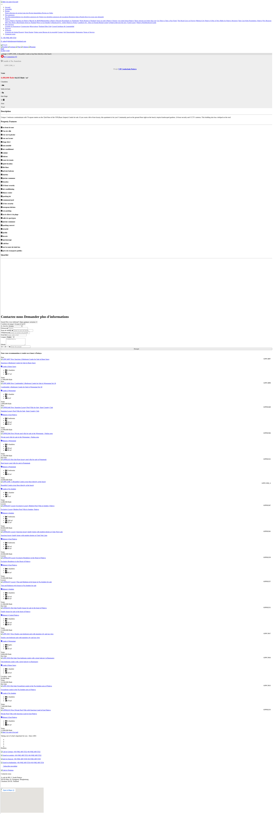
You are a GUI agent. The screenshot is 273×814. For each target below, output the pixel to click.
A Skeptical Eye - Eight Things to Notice (63, 22)
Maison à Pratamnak (9, 467)
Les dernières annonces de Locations (56, 17)
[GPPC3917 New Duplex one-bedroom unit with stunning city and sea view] (136, 634)
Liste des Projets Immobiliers (32, 13)
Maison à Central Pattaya (10, 615)
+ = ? (5, 347)
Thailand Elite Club (45, 26)
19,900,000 (6, 480)
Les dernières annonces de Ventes (32, 17)
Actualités (8, 9)
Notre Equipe (29, 32)
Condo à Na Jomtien (9, 489)
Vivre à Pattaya (10, 21)
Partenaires (79, 32)
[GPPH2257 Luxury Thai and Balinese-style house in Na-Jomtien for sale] (136, 582)
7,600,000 (6, 706)
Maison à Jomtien (8, 513)
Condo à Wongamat (9, 391)
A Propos (8, 30)
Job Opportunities (69, 32)
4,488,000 (6, 502)
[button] (4, 45)
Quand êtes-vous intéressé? (10, 322)
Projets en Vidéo (47, 13)
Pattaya (7, 19)
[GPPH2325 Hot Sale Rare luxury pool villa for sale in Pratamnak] (136, 460)
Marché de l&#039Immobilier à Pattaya (42, 21)
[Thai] (18, 47)
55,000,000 (6, 578)
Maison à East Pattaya (9, 415)
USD (8, 51)
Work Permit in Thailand (88, 21)
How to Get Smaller (43, 22)
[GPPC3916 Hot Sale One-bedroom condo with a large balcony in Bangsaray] (136, 658)
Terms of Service (89, 32)
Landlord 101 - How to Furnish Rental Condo (93, 22)
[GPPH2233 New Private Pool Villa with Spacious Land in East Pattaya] (136, 710)
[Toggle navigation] (2, 4)
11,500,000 (6, 456)
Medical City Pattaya (203, 21)
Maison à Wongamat (9, 441)
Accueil (7, 7)
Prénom (3, 328)
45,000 (5, 678)
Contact (60, 32)
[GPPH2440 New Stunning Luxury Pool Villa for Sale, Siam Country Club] (136, 407)
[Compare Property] (2, 57)
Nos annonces (10, 15)
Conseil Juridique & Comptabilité (63, 26)
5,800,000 (6, 404)
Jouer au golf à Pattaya (104, 21)
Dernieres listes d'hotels (77, 17)
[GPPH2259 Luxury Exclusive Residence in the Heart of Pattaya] (136, 558)
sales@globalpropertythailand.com (12, 785)
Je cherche (4, 326)
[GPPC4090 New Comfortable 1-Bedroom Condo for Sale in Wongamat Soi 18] (136, 383)
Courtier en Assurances (12, 26)
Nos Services (9, 24)
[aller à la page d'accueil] (9, 2)
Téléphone (4, 333)
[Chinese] (24, 47)
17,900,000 (6, 379)
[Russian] (32, 47)
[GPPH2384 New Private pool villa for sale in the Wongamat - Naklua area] (136, 434)
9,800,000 (6, 654)
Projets (7, 11)
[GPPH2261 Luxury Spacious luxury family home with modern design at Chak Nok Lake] (136, 532)
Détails (3, 344)
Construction (25, 26)
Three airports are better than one (145, 21)
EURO (3, 51)
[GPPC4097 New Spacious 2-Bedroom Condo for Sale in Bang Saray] (136, 359)
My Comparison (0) (10, 57)
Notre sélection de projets (14, 13)
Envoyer (8, 28)
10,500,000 (6, 682)
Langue (3, 337)
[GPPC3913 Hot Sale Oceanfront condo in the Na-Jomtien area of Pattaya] (136, 686)
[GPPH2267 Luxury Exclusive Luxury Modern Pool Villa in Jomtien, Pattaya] (136, 506)
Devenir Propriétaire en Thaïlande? (67, 21)
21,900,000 (6, 604)
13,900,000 (6, 730)
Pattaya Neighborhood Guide (146, 22)
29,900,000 (6, 554)
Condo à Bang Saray (9, 366)
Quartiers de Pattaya (22, 21)
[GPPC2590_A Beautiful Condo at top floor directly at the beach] (136, 482)
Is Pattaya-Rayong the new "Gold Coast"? (122, 22)
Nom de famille (6, 330)
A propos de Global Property (14, 32)
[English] (4, 47)
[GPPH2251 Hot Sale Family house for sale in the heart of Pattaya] (136, 608)
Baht (2, 49)
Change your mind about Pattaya (123, 21)
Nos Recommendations (13, 17)
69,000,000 (6, 528)
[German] (12, 47)
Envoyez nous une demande (94, 17)
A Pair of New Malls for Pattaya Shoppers (224, 21)
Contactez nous (10, 34)
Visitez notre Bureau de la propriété (45, 32)
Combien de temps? (7, 324)
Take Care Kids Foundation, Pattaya (250, 21)
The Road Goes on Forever (187, 21)
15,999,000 (6, 430)
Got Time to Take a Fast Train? (167, 21)
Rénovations (34, 26)
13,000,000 (6, 630)
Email (3, 335)
